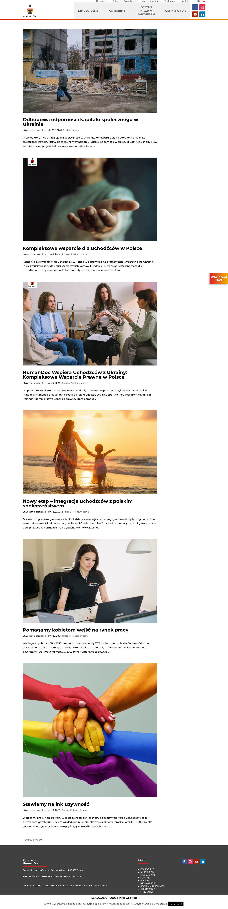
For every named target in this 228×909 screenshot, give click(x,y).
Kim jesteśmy (88, 10)
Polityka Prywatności (148, 882)
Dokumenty (103, 1)
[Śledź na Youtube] (195, 14)
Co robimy (117, 10)
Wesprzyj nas (175, 10)
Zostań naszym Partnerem (146, 11)
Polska (66, 130)
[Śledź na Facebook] (195, 7)
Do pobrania (130, 1)
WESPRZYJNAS (219, 278)
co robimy (147, 869)
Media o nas (170, 1)
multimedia (147, 872)
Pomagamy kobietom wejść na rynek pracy (75, 630)
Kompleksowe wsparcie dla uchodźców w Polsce (82, 248)
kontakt (145, 877)
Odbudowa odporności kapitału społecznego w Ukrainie (80, 122)
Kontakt (185, 1)
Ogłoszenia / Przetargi (148, 890)
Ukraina (75, 130)
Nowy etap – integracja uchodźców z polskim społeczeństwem (78, 503)
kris (44, 130)
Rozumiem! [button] (176, 904)
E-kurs (116, 1)
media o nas (148, 875)
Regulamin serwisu (152, 886)
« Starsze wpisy (32, 839)
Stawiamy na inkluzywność (56, 804)
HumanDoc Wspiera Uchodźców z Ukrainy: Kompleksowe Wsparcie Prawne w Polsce (75, 375)
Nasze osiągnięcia (150, 1)
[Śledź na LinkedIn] (202, 14)
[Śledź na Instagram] (202, 7)
